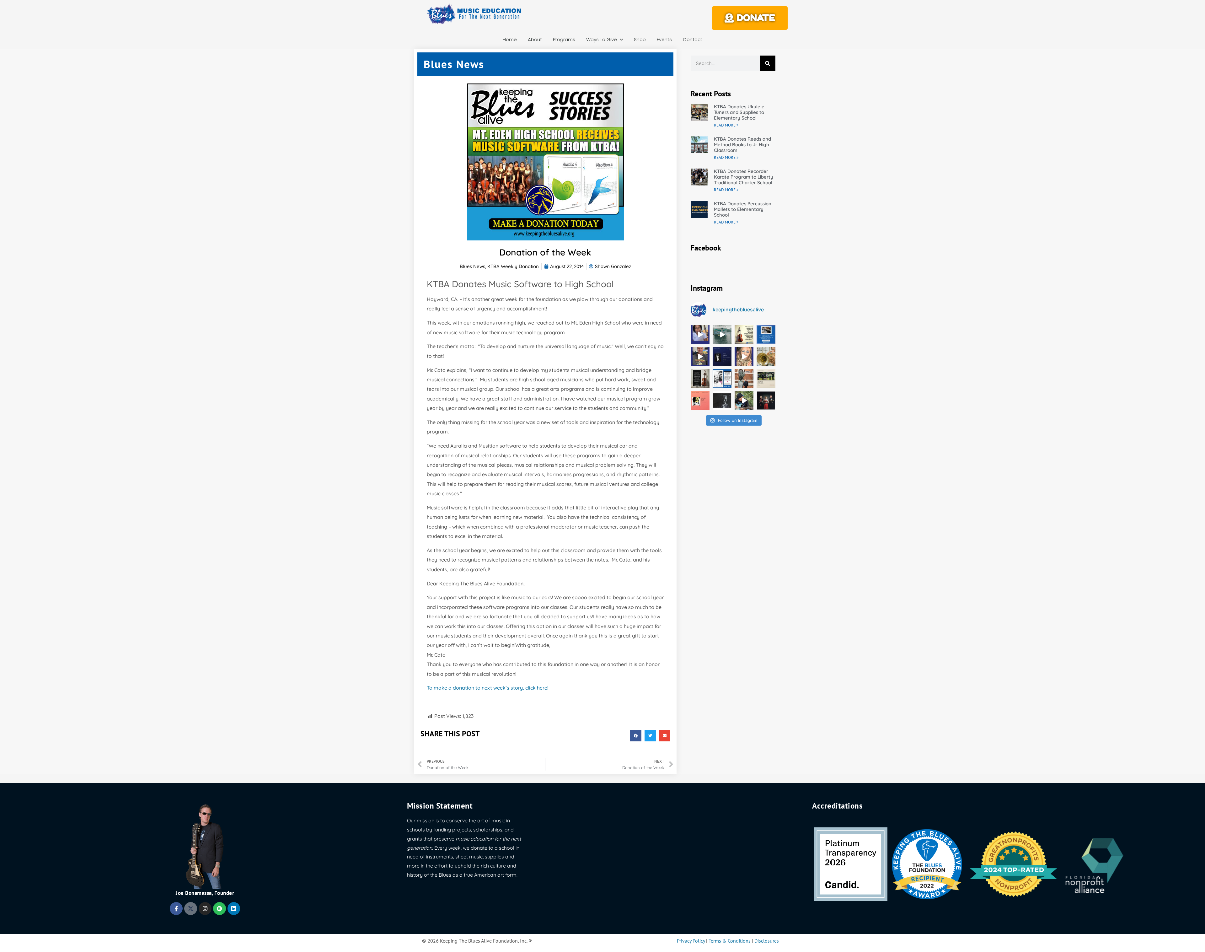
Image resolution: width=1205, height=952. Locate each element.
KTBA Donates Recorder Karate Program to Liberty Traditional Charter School (743, 177)
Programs (564, 39)
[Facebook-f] (176, 908)
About (535, 39)
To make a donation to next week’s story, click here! (487, 688)
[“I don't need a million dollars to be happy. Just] (766, 356)
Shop (640, 39)
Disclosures (766, 941)
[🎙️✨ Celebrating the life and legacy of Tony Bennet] (722, 400)
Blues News (472, 266)
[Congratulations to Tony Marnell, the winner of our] (744, 378)
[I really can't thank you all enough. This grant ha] (700, 356)
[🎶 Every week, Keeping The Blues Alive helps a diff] (700, 378)
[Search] (767, 63)
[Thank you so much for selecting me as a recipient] (744, 356)
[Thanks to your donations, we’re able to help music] (722, 378)
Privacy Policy (691, 941)
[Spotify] (219, 908)
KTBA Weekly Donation (513, 266)
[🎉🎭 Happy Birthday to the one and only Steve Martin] (722, 356)
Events (664, 39)
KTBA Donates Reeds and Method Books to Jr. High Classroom (742, 144)
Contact (692, 39)
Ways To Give (601, 39)
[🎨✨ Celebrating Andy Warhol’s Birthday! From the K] (766, 378)
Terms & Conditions (730, 941)
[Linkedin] (234, 908)
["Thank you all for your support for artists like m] (700, 334)
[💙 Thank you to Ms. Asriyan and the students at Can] (766, 334)
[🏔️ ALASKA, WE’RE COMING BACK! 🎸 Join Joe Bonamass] (722, 334)
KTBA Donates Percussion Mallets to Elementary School (742, 209)
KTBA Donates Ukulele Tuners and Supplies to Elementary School (739, 112)
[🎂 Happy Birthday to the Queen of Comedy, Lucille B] (700, 400)
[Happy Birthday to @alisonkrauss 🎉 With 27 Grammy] (766, 400)
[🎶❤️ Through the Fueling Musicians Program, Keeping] (744, 400)
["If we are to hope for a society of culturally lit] (744, 334)
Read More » (726, 125)
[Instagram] (205, 908)
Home (510, 39)
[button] (635, 735)
